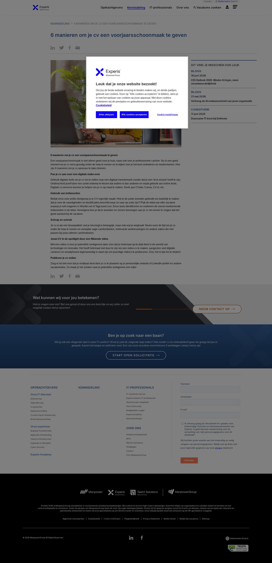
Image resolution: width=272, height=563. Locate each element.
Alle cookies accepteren (134, 114)
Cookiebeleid (104, 105)
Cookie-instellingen (167, 114)
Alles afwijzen (106, 114)
